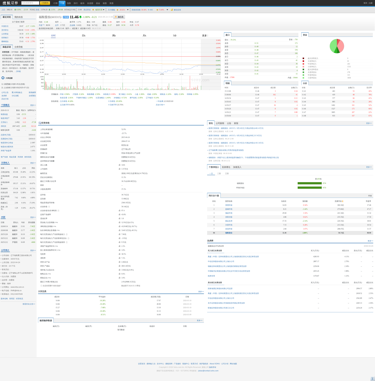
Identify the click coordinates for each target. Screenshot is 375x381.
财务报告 (27, 157)
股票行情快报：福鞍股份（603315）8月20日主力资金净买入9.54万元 (235, 136)
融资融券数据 (46, 320)
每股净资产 (5, 118)
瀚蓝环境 (228, 213)
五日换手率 (64, 105)
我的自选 (19, 17)
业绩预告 (32, 96)
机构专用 (211, 276)
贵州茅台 (4, 30)
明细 (228, 83)
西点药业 (87, 10)
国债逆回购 (136, 10)
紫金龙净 (228, 221)
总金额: (72, 25)
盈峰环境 (228, 209)
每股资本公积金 (7, 143)
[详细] (18, 71)
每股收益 (4, 114)
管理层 (12, 299)
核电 (176, 94)
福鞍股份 (45, 17)
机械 (149, 94)
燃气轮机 (133, 98)
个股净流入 (214, 167)
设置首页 (141, 364)
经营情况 (19, 299)
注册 (371, 3)
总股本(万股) (6, 135)
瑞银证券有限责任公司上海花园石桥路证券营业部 (227, 266)
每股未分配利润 (7, 147)
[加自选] (119, 17)
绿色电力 (106, 94)
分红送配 (15, 96)
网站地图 (233, 364)
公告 (229, 123)
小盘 (136, 94)
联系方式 (194, 364)
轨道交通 (63, 98)
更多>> (33, 105)
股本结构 (4, 299)
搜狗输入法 (151, 364)
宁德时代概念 (81, 98)
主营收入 (4, 122)
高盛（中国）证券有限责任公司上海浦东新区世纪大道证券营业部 (233, 257)
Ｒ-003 (150, 10)
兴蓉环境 (228, 225)
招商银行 (4, 38)
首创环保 (228, 229)
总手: (57, 25)
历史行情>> (160, 105)
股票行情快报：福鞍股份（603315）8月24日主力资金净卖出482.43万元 (236, 128)
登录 (365, 3)
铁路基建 (90, 94)
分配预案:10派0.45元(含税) (14, 84)
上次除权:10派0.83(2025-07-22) (16, 88)
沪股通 (66, 17)
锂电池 (162, 94)
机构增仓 (226, 167)
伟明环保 (228, 205)
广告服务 (177, 364)
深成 (37, 10)
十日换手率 (112, 105)
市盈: (42, 25)
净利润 (3, 126)
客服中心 (185, 364)
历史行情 (4, 99)
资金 (305, 35)
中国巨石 (4, 26)
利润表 (20, 157)
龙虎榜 (4, 96)
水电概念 (117, 98)
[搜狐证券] (10, 3)
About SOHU (215, 364)
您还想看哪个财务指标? (52, 286)
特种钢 (189, 94)
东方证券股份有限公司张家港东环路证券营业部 (226, 303)
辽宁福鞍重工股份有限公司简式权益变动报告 (226, 150)
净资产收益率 (6, 151)
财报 (236, 123)
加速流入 (237, 167)
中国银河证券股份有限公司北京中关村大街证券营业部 (229, 271)
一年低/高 (159, 101)
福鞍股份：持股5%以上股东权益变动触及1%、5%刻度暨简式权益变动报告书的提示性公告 (244, 158)
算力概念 (122, 94)
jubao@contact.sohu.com (208, 371)
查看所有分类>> (29, 304)
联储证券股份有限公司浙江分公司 (221, 308)
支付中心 (160, 364)
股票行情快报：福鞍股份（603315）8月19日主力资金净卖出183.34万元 (236, 143)
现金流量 (12, 157)
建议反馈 (177, 10)
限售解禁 (32, 92)
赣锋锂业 (4, 41)
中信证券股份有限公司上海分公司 (221, 261)
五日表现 (63, 101)
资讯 (211, 123)
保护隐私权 (203, 364)
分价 (305, 83)
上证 (3, 10)
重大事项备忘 (17, 92)
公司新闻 (220, 123)
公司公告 (4, 92)
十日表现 (111, 101)
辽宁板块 (149, 98)
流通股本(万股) (6, 139)
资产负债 (4, 157)
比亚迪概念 (100, 98)
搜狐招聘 (168, 364)
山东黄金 (4, 34)
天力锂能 (111, 10)
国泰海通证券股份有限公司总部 (220, 289)
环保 (62, 94)
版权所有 (212, 367)
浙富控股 (228, 217)
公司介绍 (224, 364)
